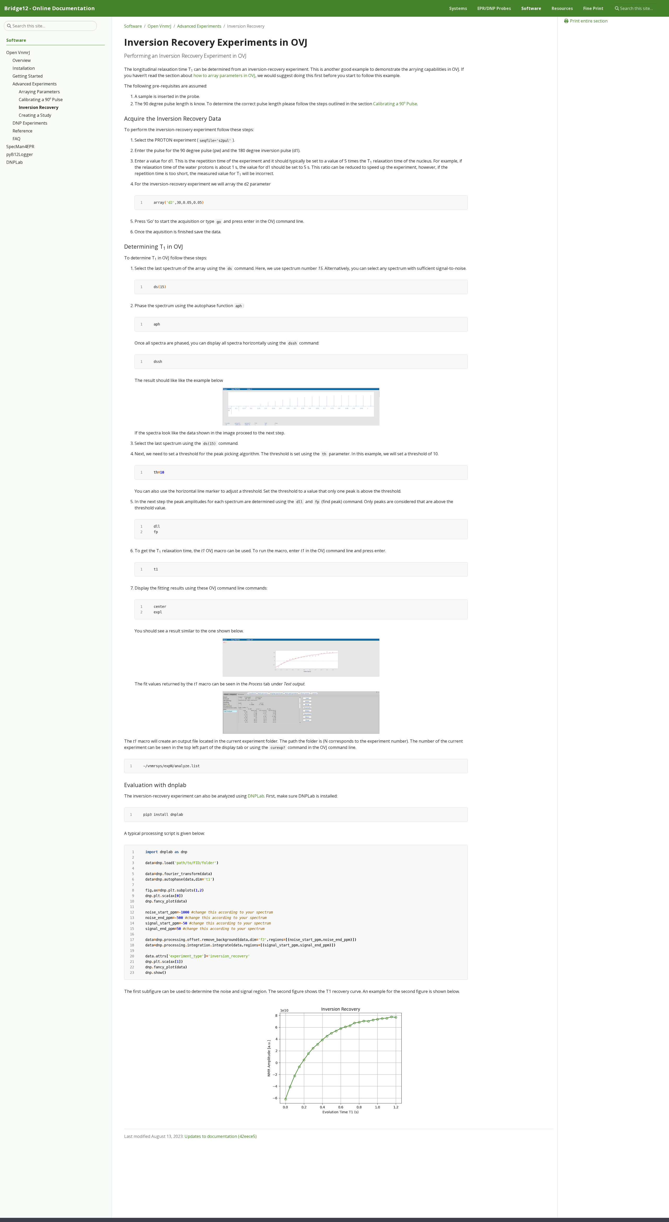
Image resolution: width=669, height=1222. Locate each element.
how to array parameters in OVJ (224, 75)
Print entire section (588, 21)
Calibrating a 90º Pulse (395, 104)
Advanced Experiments (199, 26)
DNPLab (256, 796)
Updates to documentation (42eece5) (220, 1136)
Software (133, 26)
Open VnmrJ (159, 26)
